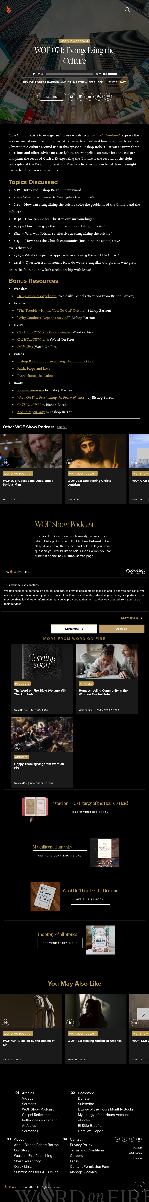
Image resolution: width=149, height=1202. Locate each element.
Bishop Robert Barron (41, 82)
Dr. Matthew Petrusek (85, 82)
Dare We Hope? (90, 1131)
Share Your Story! (28, 1161)
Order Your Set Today (90, 812)
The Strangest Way (31, 412)
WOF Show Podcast (74, 41)
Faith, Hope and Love (33, 368)
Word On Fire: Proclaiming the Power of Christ (52, 397)
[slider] (113, 73)
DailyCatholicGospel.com (37, 296)
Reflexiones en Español (40, 1120)
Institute (137, 1148)
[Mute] (105, 74)
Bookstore (86, 1092)
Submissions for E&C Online (36, 1171)
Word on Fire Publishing (33, 1155)
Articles (28, 1092)
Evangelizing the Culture (36, 375)
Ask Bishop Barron (71, 556)
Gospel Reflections (36, 1114)
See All (62, 427)
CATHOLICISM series (33, 339)
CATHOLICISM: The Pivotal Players (44, 332)
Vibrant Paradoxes (30, 390)
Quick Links (23, 1166)
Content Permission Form (90, 1166)
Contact (76, 1139)
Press (74, 1161)
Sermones (30, 1131)
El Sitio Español (90, 1125)
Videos (27, 1098)
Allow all (121, 628)
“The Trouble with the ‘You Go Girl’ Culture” (51, 310)
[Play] (34, 74)
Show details (129, 617)
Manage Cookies (83, 1171)
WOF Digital (135, 1153)
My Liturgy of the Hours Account (103, 1114)
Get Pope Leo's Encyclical (60, 855)
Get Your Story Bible (60, 943)
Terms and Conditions (87, 1150)
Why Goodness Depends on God (43, 317)
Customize (72, 628)
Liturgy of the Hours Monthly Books (106, 1109)
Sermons (29, 1103)
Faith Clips (25, 346)
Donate (84, 1098)
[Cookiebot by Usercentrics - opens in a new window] (129, 571)
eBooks (84, 1120)
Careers (76, 1155)
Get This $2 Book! (90, 899)
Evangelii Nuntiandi (106, 135)
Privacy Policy (81, 1144)
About (19, 1139)
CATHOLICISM (29, 404)
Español (137, 1158)
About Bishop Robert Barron (36, 1144)
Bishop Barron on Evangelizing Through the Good (56, 361)
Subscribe (86, 1103)
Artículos (29, 1125)
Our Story (21, 1150)
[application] (74, 74)
